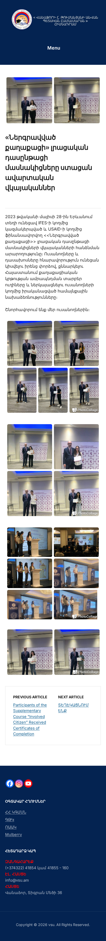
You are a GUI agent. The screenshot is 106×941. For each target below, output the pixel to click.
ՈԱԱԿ (10, 827)
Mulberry (13, 834)
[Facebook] (10, 783)
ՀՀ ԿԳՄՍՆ (15, 812)
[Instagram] (19, 783)
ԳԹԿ (9, 819)
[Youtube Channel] (28, 783)
